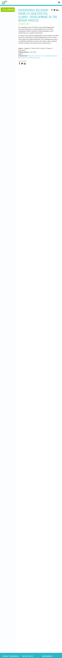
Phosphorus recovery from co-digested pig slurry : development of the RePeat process (38, 57)
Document (8, 9)
